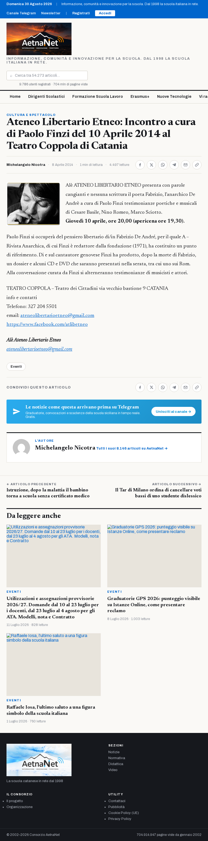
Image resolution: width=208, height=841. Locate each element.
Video (113, 770)
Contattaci (116, 801)
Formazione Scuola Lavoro (97, 97)
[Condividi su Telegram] (174, 164)
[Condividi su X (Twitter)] (151, 164)
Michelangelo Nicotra (25, 165)
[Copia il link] (197, 164)
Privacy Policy (119, 819)
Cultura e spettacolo (31, 114)
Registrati (81, 13)
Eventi (16, 366)
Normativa (116, 758)
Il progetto (14, 801)
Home (15, 97)
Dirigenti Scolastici (46, 97)
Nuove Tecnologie (174, 97)
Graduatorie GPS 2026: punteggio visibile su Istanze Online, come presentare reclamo (153, 605)
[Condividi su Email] (185, 164)
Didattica (115, 764)
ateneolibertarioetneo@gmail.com (57, 315)
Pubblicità (116, 807)
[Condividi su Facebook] (140, 164)
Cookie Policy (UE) (123, 813)
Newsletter (50, 13)
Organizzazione (19, 807)
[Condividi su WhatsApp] (162, 164)
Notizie (113, 752)
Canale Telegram (21, 13)
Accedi (105, 13)
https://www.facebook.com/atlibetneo (47, 324)
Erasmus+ (140, 97)
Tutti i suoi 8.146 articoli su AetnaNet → (132, 448)
